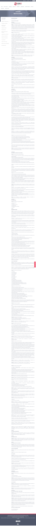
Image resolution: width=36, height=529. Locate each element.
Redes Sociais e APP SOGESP (5, 43)
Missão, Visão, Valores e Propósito (5, 32)
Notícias (32, 6)
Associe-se (14, 6)
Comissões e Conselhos (4, 23)
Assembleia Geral (4, 45)
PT (30, 0)
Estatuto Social (4, 29)
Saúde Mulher (7, 8)
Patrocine (2, 8)
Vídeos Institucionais (4, 41)
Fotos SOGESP (3, 39)
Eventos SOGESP (27, 6)
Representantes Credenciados (4, 25)
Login (25, 0)
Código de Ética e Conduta (5, 34)
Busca (28, 0)
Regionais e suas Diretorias (5, 21)
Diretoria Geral (3, 19)
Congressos (22, 6)
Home (2, 6)
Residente (18, 6)
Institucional (6, 6)
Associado (10, 6)
